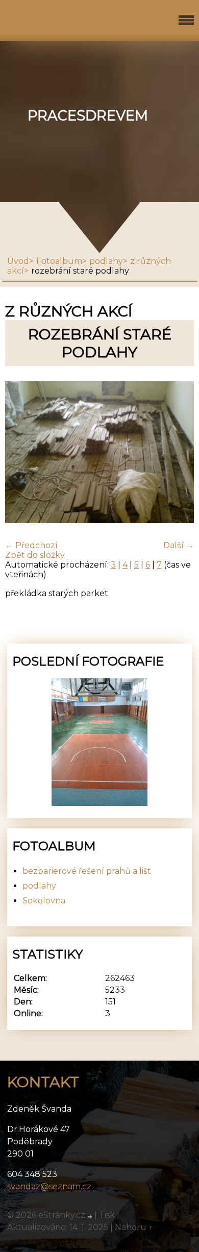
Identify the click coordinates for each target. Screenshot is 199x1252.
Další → (178, 545)
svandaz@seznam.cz (49, 1186)
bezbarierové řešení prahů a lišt (86, 871)
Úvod (18, 261)
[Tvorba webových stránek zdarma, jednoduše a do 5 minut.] (90, 1216)
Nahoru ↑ (134, 1227)
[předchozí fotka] (21, 453)
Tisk (107, 1215)
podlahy (106, 261)
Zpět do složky (35, 555)
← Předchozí (31, 545)
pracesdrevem (88, 115)
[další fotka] (177, 453)
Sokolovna (43, 900)
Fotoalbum (59, 261)
